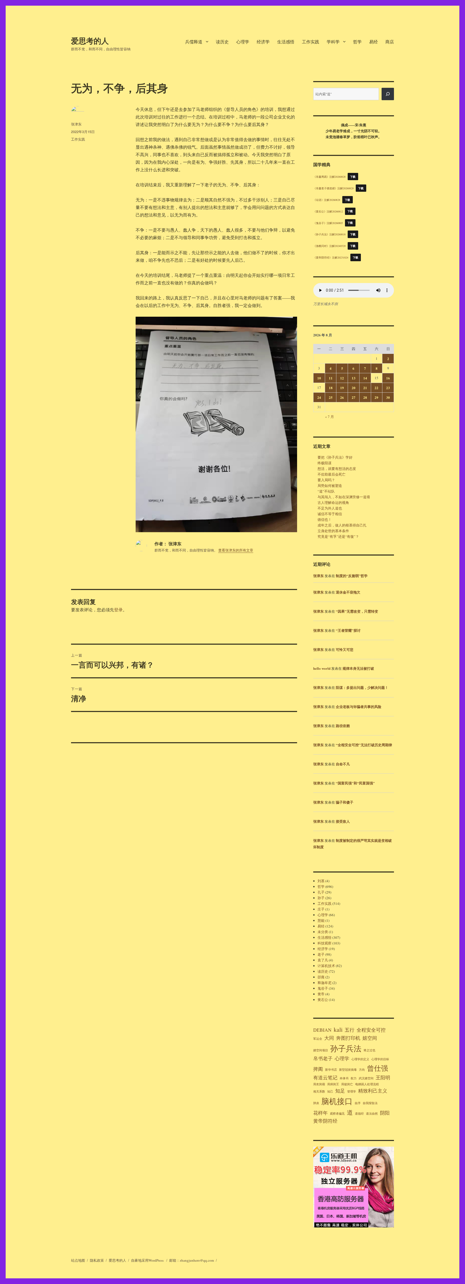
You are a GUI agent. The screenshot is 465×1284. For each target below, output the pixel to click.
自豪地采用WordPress (147, 1260)
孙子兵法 (345, 1048)
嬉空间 (369, 1038)
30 (388, 397)
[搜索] (388, 94)
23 (388, 387)
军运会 (317, 1039)
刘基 (321, 880)
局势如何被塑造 (330, 485)
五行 (349, 1030)
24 (319, 397)
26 (342, 397)
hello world (321, 668)
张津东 (76, 124)
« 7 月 (329, 416)
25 (331, 397)
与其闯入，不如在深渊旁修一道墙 (344, 496)
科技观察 (325, 943)
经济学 (263, 42)
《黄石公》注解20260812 (328, 211)
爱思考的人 (90, 40)
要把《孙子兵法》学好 (335, 457)
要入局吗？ (326, 479)
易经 (373, 42)
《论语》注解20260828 (326, 200)
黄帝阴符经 (325, 1121)
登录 (118, 609)
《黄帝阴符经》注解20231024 (330, 257)
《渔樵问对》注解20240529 (329, 246)
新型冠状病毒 (348, 1070)
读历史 (222, 42)
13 (353, 378)
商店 (389, 42)
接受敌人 (343, 821)
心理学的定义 (360, 1059)
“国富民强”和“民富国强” (355, 783)
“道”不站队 (326, 491)
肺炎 (316, 1103)
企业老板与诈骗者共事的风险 (358, 706)
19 (342, 387)
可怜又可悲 (344, 649)
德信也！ (325, 519)
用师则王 (333, 1084)
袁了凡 (323, 960)
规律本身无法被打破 (358, 668)
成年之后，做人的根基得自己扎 (342, 525)
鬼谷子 (323, 988)
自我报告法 (370, 1103)
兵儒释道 (193, 42)
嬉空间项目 (320, 1050)
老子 (321, 954)
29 (376, 397)
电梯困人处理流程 (367, 1084)
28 (365, 397)
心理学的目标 (380, 1059)
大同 (329, 1038)
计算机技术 (326, 965)
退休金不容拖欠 (348, 592)
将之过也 (369, 1050)
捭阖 (318, 1069)
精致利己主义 (372, 1090)
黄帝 (321, 994)
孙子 (321, 897)
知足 (340, 1090)
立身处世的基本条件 (333, 530)
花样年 (320, 1112)
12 (342, 378)
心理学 (242, 42)
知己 (330, 1091)
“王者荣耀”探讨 (348, 630)
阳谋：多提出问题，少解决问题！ (362, 687)
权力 (354, 1078)
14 (365, 378)
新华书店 (331, 1070)
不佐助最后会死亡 (332, 474)
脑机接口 (337, 1101)
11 (331, 378)
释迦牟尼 (325, 982)
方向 (362, 1070)
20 (353, 387)
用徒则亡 (347, 1084)
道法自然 (372, 1113)
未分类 (323, 931)
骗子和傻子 (344, 802)
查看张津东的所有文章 (235, 550)
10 (319, 378)
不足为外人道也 (330, 508)
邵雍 (321, 977)
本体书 (344, 1078)
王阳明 (383, 1077)
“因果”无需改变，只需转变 (357, 611)
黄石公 (323, 999)
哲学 (357, 42)
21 (365, 387)
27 (353, 397)
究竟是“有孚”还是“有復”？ (338, 536)
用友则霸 (319, 1084)
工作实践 (310, 42)
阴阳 (385, 1112)
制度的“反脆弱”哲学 (352, 575)
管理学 (351, 1091)
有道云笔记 (325, 1077)
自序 (358, 1103)
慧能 (321, 920)
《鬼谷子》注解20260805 (328, 223)
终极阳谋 (325, 462)
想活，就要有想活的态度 (337, 468)
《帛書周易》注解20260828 (329, 177)
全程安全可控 (371, 1030)
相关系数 (319, 1091)
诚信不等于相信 (330, 513)
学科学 (333, 42)
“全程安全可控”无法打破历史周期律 (364, 744)
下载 (353, 177)
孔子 (321, 892)
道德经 (359, 1113)
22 (376, 387)
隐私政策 (97, 1260)
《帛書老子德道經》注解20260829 (333, 188)
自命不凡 (343, 763)
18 (331, 387)
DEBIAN (322, 1030)
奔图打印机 (348, 1038)
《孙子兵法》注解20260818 (329, 234)
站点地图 (78, 1260)
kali (338, 1029)
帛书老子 (323, 1058)
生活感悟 (285, 42)
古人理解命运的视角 (333, 502)
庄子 (321, 909)
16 (388, 378)
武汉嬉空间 (366, 1078)
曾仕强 (377, 1068)
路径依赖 (343, 725)
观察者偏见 (337, 1113)
